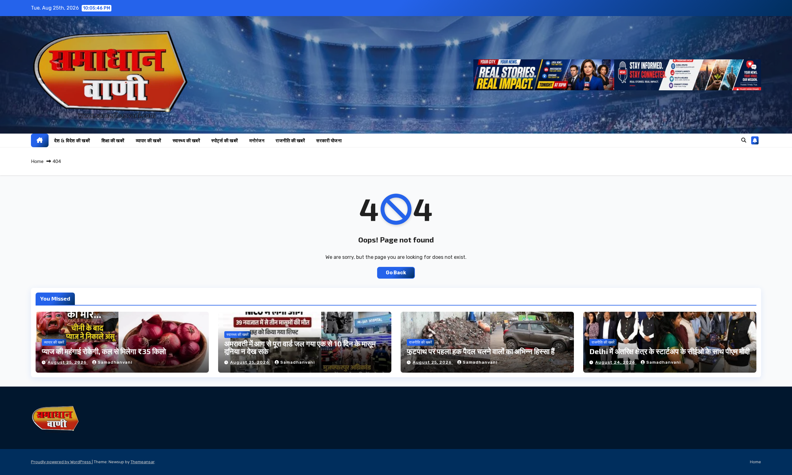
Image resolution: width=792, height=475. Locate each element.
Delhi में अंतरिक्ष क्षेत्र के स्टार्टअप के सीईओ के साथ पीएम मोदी (669, 351)
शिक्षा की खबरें (113, 140)
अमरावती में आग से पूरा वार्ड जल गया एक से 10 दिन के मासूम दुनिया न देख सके (300, 347)
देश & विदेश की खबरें (72, 140)
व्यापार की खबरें (148, 140)
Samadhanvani (115, 362)
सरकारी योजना (329, 140)
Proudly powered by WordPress (61, 462)
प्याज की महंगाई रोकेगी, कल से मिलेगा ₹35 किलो (104, 351)
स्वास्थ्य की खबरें (186, 140)
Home (37, 161)
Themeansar (142, 462)
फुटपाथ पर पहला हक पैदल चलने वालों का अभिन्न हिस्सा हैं (481, 351)
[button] (743, 140)
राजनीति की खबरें (290, 140)
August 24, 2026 (615, 362)
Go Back (396, 273)
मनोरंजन (257, 140)
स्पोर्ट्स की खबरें (224, 140)
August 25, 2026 (68, 362)
